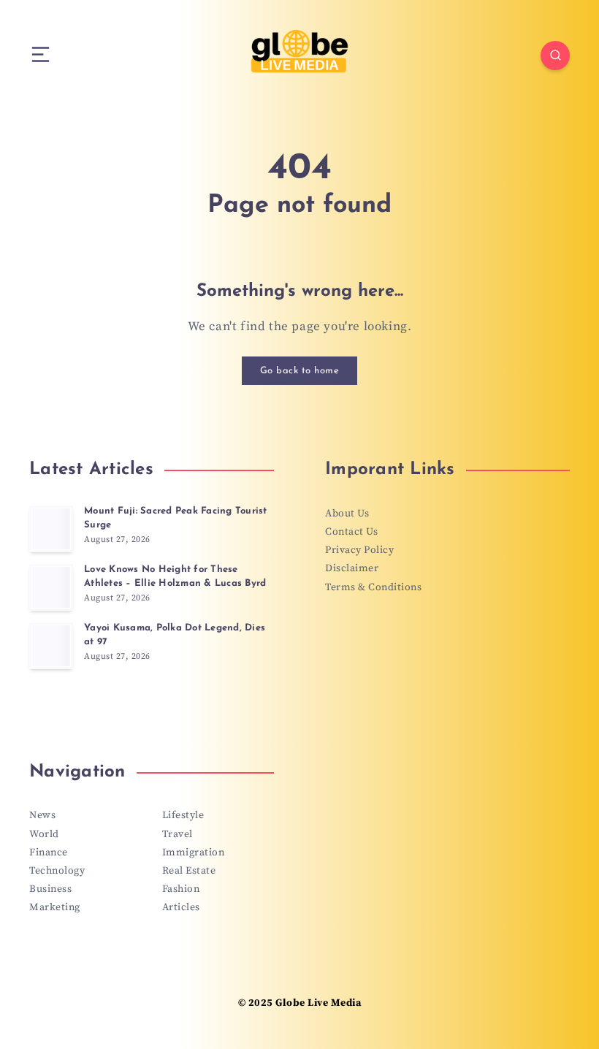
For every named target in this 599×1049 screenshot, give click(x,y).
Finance (48, 852)
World (44, 834)
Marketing (54, 907)
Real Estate (189, 870)
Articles (181, 907)
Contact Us (351, 531)
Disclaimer (351, 568)
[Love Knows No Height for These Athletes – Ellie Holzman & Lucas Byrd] (51, 587)
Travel (177, 834)
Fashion (181, 889)
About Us (347, 513)
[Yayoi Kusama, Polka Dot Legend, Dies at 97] (51, 645)
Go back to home (300, 370)
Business (50, 889)
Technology (57, 870)
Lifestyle (183, 815)
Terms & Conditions (373, 587)
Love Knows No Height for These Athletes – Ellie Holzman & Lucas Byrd (175, 576)
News (42, 815)
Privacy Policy (359, 550)
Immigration (193, 852)
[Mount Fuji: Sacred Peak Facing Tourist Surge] (51, 529)
